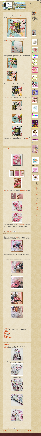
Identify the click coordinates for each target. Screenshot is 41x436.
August (37, 195)
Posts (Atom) (6, 431)
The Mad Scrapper (16, 237)
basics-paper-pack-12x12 (6, 84)
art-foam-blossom (22, 190)
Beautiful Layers (6, 344)
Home (17, 430)
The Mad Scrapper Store (14, 320)
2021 (36, 188)
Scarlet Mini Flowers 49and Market (7, 333)
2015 (36, 216)
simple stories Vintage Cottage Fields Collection (20, 39)
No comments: (11, 231)
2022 (36, 187)
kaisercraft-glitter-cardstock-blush (20, 224)
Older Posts (29, 430)
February (37, 209)
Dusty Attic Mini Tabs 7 (6, 335)
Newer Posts (4, 430)
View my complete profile (34, 21)
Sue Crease (37, 12)
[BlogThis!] (14, 231)
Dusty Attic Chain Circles (6, 336)
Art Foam (4, 334)
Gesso (4, 332)
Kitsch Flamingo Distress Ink (6, 328)
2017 (36, 214)
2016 (36, 215)
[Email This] (13, 231)
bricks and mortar (26, 138)
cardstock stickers (9, 97)
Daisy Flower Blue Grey (9, 337)
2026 (36, 184)
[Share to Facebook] (15, 231)
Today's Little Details (7, 12)
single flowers (7, 190)
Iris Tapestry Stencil (5, 330)
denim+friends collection (8, 40)
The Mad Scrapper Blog (18, 15)
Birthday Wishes (7, 148)
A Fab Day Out (6, 235)
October (37, 192)
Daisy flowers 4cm (5, 337)
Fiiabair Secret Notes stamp (6, 331)
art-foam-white (25, 190)
